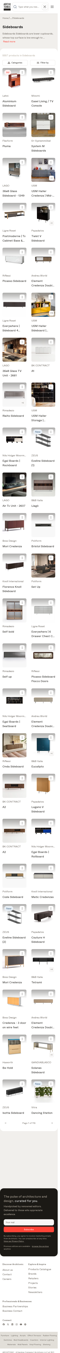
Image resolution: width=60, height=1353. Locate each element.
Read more (9, 41)
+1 (51, 178)
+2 (23, 402)
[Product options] (22, 72)
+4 (51, 969)
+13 (51, 313)
